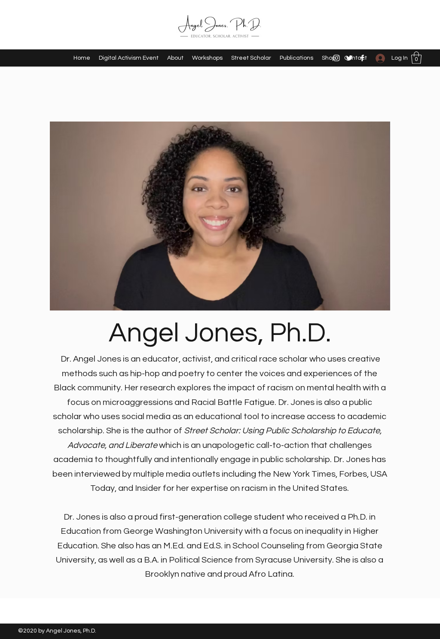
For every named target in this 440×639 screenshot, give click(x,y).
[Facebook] (362, 58)
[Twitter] (349, 58)
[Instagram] (336, 58)
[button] (416, 58)
